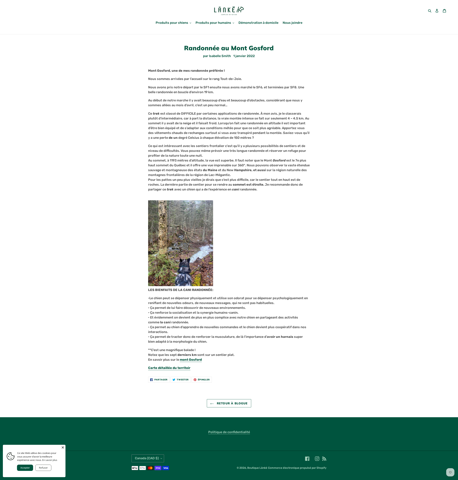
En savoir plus (49, 460)
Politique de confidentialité (229, 432)
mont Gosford (191, 360)
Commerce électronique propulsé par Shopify (297, 467)
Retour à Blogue (232, 403)
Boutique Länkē (257, 467)
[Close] (63, 447)
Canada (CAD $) (147, 458)
